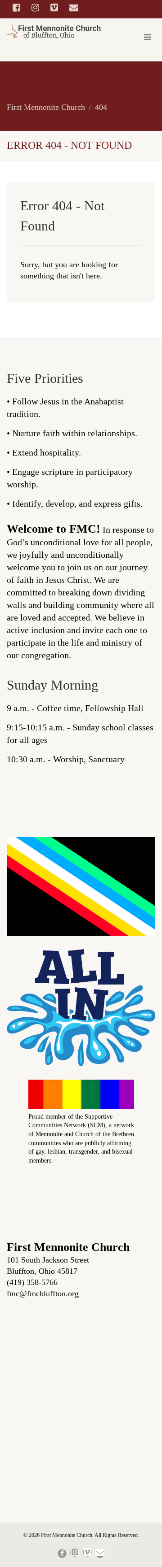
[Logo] (54, 32)
